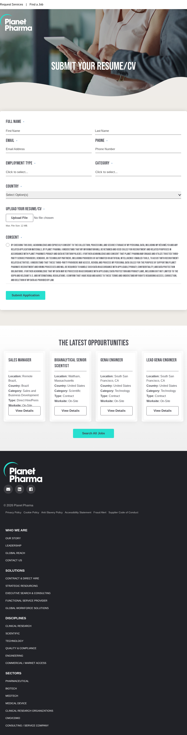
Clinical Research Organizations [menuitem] (29, 710)
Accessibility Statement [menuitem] (78, 512)
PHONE (101, 140)
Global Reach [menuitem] (15, 553)
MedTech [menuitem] (11, 695)
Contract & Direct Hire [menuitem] (22, 578)
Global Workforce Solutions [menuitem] (27, 608)
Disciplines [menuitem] (15, 618)
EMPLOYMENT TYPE (20, 163)
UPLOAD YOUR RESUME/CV (25, 209)
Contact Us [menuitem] (13, 560)
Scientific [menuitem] (12, 633)
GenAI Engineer (111, 360)
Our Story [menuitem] (13, 538)
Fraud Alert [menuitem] (100, 512)
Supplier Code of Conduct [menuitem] (123, 512)
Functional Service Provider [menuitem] (26, 600)
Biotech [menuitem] (11, 688)
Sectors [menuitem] (13, 673)
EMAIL (11, 140)
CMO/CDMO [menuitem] (12, 718)
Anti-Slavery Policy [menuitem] (52, 512)
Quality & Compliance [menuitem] (20, 648)
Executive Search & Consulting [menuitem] (28, 593)
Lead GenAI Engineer (161, 360)
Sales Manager (19, 360)
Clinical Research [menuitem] (18, 626)
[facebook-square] (30, 489)
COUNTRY (14, 186)
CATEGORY (103, 163)
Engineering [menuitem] (14, 655)
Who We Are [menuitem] (16, 530)
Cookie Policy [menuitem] (31, 512)
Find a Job (36, 4)
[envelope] (8, 489)
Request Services (11, 4)
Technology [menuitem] (14, 640)
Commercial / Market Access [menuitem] (25, 663)
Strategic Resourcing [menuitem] (21, 585)
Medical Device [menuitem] (16, 703)
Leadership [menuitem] (13, 545)
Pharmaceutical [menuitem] (17, 681)
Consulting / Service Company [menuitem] (27, 725)
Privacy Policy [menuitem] (13, 512)
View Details (24, 410)
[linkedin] (19, 489)
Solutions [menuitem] (15, 570)
